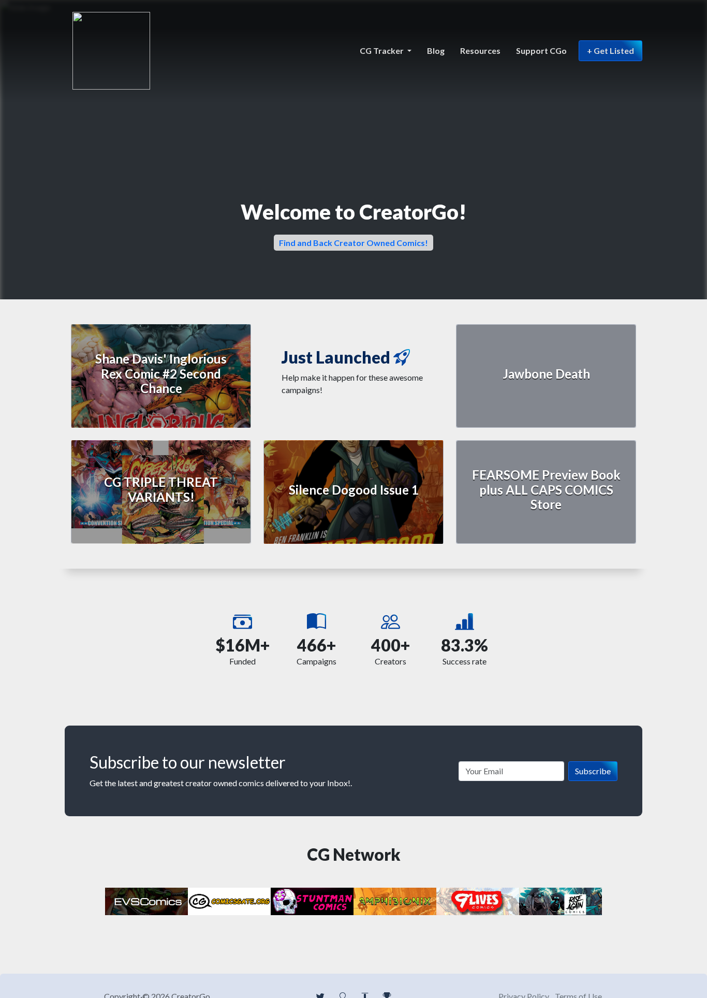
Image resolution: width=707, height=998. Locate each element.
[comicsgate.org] (229, 900)
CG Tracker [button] (382, 50)
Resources (480, 50)
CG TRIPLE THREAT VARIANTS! (161, 489)
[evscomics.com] (146, 900)
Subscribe (593, 771)
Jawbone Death (546, 373)
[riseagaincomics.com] (560, 900)
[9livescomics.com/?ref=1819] (477, 900)
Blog (436, 50)
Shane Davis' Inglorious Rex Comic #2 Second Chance (161, 373)
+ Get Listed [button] (610, 50)
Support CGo (541, 50)
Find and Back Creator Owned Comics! (353, 243)
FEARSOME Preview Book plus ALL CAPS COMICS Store (546, 489)
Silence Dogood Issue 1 (354, 489)
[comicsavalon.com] (312, 900)
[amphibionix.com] (395, 900)
